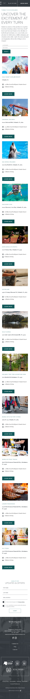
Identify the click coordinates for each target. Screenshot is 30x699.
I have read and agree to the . (15, 601)
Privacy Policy (21, 601)
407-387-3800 (13, 3)
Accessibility (13, 681)
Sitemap (19, 681)
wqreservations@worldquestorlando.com (15, 634)
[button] (8, 94)
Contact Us (15, 643)
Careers (15, 649)
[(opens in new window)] (8, 663)
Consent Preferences (15, 684)
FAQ (15, 646)
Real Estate (25, 681)
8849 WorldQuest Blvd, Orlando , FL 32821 (13, 631)
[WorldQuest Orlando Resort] (15, 623)
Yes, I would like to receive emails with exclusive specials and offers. (16, 606)
